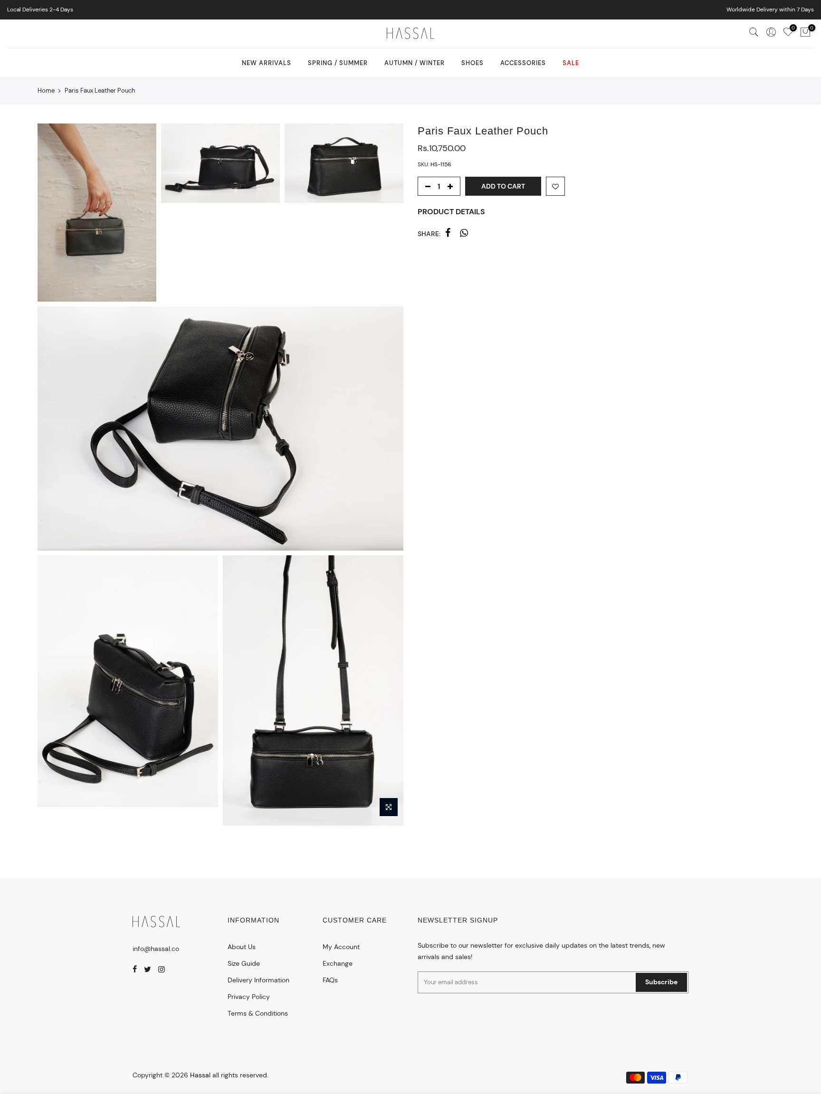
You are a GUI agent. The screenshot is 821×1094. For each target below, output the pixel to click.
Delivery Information (258, 980)
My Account (341, 946)
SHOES (472, 63)
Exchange (338, 963)
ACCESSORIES (523, 63)
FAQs (330, 980)
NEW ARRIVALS (266, 63)
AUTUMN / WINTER (414, 63)
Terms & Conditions (258, 1013)
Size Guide (244, 963)
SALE (571, 63)
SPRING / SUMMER (338, 63)
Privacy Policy (249, 996)
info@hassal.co (156, 948)
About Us (242, 946)
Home (46, 90)
